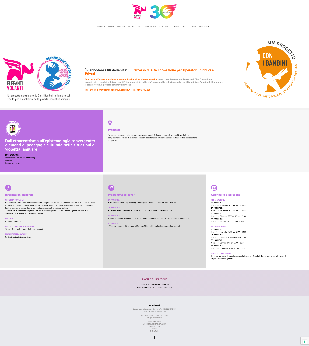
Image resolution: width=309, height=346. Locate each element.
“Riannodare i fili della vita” (106, 70)
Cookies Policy (154, 331)
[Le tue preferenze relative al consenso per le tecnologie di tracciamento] (304, 341)
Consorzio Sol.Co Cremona (20, 158)
